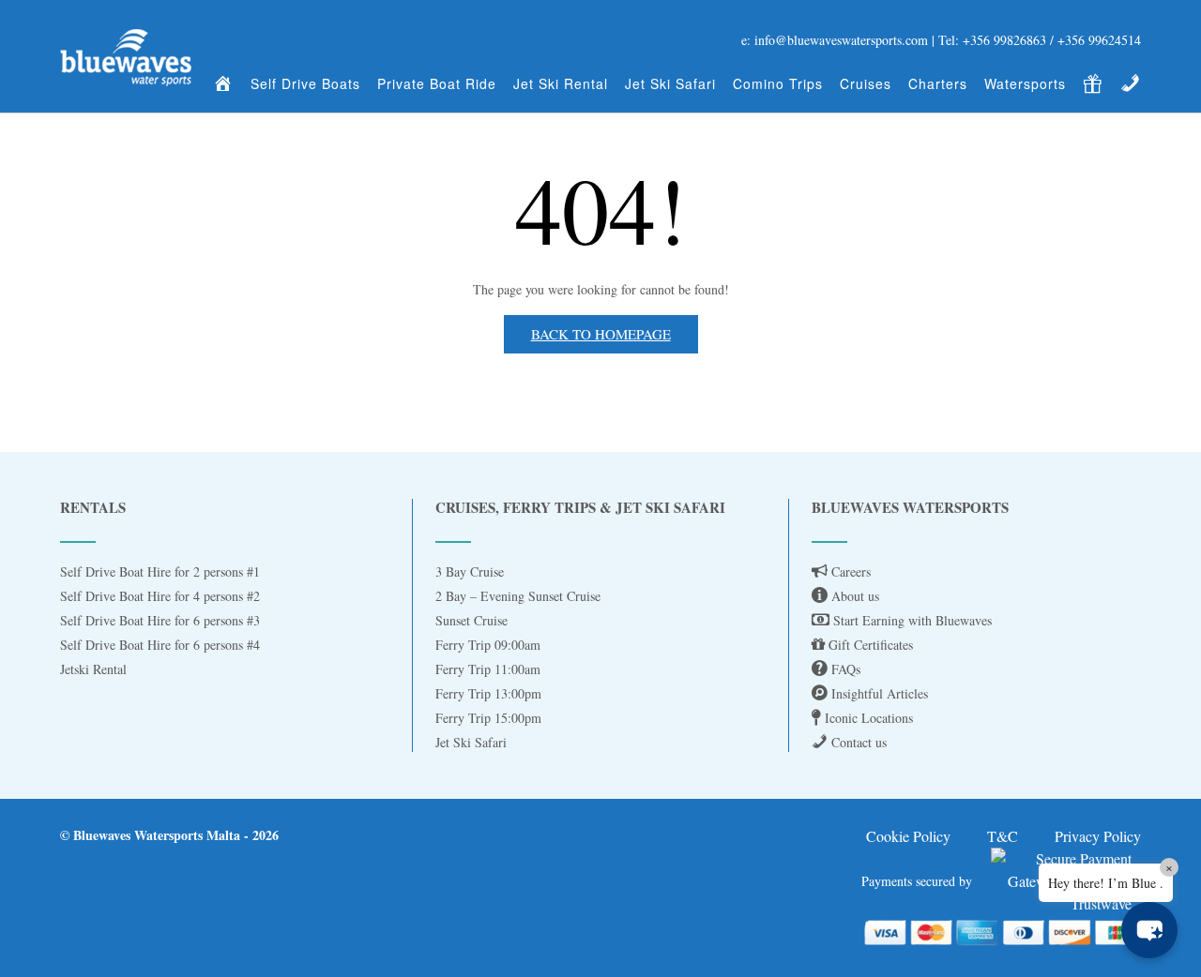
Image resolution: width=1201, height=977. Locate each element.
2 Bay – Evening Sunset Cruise (517, 596)
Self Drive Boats (305, 83)
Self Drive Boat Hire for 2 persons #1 (160, 571)
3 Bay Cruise (469, 571)
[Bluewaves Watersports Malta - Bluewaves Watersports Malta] (125, 57)
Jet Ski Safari (670, 83)
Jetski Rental (93, 669)
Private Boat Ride (436, 83)
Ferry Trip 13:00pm (488, 693)
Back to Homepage (601, 333)
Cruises (865, 83)
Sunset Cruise (471, 620)
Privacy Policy (1098, 836)
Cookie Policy (908, 836)
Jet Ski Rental (560, 83)
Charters (937, 83)
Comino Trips (778, 83)
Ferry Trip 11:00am (487, 669)
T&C (1002, 836)
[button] (1149, 930)
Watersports (1025, 83)
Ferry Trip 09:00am (487, 645)
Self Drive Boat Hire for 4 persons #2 (160, 596)
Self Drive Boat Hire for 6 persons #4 (160, 645)
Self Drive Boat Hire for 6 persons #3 (160, 620)
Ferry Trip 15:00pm (488, 718)
